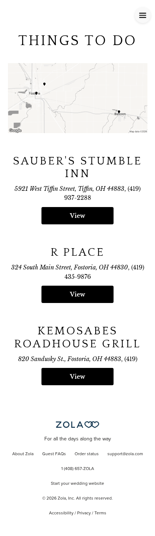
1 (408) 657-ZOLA (77, 469)
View (77, 215)
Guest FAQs (54, 454)
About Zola (23, 454)
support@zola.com (125, 454)
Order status (87, 454)
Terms (100, 513)
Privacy (84, 513)
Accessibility (61, 513)
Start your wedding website (77, 484)
